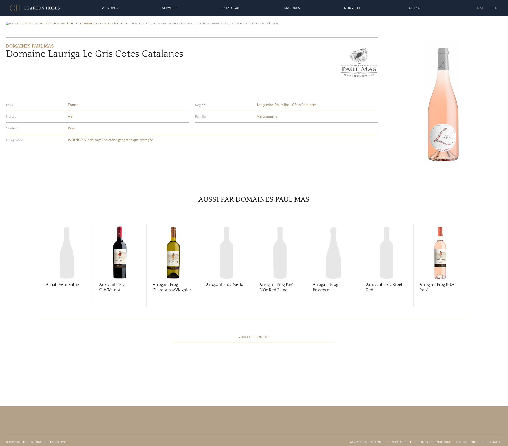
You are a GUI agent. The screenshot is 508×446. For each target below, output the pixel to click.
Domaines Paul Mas (177, 23)
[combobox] (416, 8)
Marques (292, 8)
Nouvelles (353, 8)
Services (169, 8)
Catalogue (230, 8)
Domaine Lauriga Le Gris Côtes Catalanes (227, 23)
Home (136, 23)
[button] (35, 8)
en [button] (496, 8)
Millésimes (270, 23)
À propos (110, 8)
